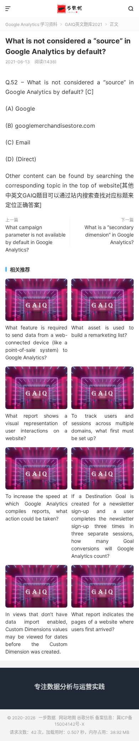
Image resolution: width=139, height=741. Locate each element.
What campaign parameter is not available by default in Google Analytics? (35, 238)
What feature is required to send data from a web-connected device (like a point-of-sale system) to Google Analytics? (36, 342)
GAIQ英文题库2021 (83, 24)
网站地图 (67, 717)
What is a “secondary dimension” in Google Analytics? (109, 234)
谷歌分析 (85, 717)
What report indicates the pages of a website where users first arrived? (102, 621)
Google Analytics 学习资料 (31, 24)
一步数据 (69, 9)
